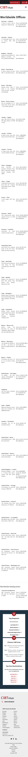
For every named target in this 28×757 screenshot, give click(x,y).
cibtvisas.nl (20, 378)
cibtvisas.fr (20, 201)
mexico (15, 721)
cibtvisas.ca (21, 121)
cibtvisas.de (21, 218)
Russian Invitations (14, 630)
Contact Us (5, 734)
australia (4, 711)
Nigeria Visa (13, 680)
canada (4, 714)
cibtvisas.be (21, 58)
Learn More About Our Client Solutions (13, 743)
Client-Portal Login (14, 2)
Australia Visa (13, 674)
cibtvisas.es (21, 409)
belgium (4, 713)
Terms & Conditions (13, 748)
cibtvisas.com (21, 489)
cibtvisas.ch (21, 441)
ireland (15, 719)
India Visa (13, 678)
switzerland (16, 726)
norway (15, 722)
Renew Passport (14, 627)
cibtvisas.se (21, 425)
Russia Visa (13, 682)
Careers (13, 751)
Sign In (23, 2)
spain (15, 724)
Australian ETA (14, 625)
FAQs (13, 745)
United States (17, 727)
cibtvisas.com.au (22, 26)
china (15, 714)
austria (15, 711)
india (3, 721)
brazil (15, 713)
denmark (4, 716)
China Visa (13, 676)
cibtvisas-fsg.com (22, 169)
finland (15, 716)
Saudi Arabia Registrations (14, 632)
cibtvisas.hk (21, 249)
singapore (4, 724)
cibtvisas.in (20, 265)
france (4, 718)
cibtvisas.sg (21, 394)
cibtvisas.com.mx (22, 329)
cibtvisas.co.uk (21, 478)
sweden (4, 726)
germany (16, 718)
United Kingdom (6, 727)
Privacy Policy (13, 746)
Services (13, 750)
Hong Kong (4, 719)
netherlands (5, 722)
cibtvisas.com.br (22, 73)
